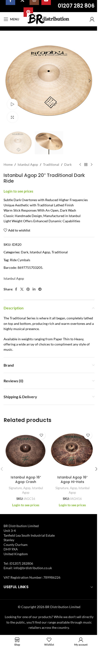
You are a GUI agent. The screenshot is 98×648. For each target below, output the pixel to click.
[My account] (92, 19)
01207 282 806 (76, 5)
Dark (68, 164)
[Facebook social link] (16, 289)
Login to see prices (18, 191)
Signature (15, 488)
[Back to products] (86, 165)
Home (8, 164)
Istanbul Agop (28, 164)
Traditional (51, 164)
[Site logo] (49, 19)
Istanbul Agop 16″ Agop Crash (26, 479)
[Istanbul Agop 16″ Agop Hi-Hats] (72, 451)
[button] (8, 80)
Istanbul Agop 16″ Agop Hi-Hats (72, 479)
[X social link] (22, 289)
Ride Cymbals (20, 260)
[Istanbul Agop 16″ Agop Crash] (26, 451)
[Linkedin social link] (34, 289)
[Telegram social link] (40, 289)
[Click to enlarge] (12, 117)
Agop (26, 488)
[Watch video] (12, 104)
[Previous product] (80, 165)
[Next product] (91, 165)
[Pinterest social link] (28, 289)
